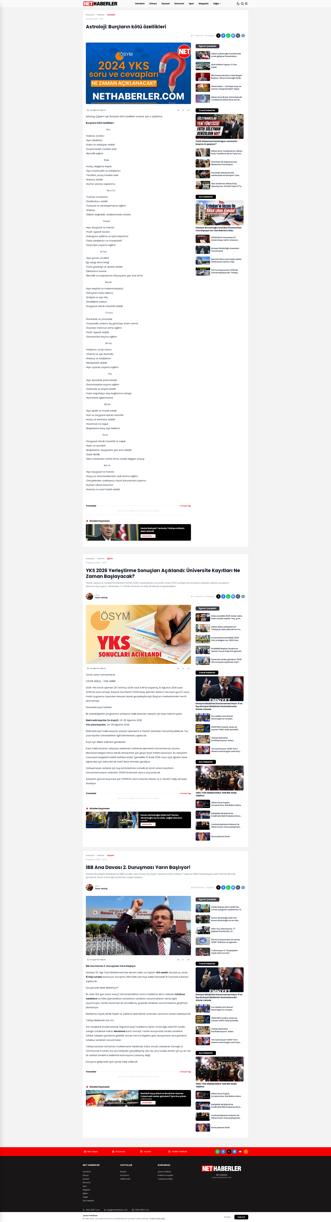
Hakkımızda (125, 1179)
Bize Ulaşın (92, 1151)
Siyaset (165, 3)
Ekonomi (179, 3)
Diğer (216, 3)
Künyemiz (120, 1151)
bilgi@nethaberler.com (117, 1210)
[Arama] (242, 3)
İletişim (123, 1171)
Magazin (204, 3)
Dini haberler (88, 1200)
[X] (229, 1151)
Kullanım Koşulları (165, 1175)
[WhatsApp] (217, 1151)
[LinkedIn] (234, 1151)
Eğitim (85, 1193)
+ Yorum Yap (185, 506)
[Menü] (246, 3)
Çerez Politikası (164, 1171)
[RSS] (246, 1151)
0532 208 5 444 (93, 1210)
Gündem (140, 3)
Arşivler (147, 1151)
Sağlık (85, 1197)
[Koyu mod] (238, 3)
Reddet (227, 1217)
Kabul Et (241, 1217)
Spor (191, 3)
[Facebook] (223, 1151)
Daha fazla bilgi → (158, 1218)
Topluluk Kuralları (165, 1179)
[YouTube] (240, 1151)
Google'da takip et (98, 110)
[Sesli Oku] (178, 110)
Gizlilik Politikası (179, 1151)
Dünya (153, 3)
